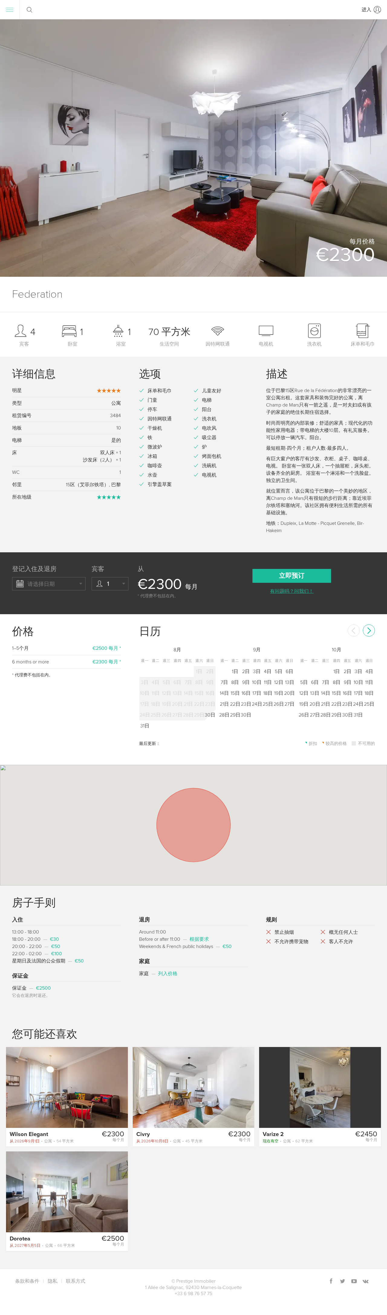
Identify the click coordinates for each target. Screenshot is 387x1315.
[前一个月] (354, 630)
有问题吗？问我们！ (292, 591)
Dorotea (20, 1238)
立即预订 (291, 575)
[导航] (9, 9)
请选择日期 (41, 584)
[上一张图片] (13, 1087)
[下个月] (369, 630)
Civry (143, 1134)
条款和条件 (27, 1281)
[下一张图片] (120, 1087)
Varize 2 (273, 1134)
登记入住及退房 (34, 569)
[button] (375, 148)
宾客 (98, 569)
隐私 (52, 1281)
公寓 (42, 1141)
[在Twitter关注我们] (342, 1281)
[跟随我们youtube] (354, 1281)
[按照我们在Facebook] (331, 1281)
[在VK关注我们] (365, 1281)
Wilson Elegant (29, 1134)
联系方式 (75, 1281)
